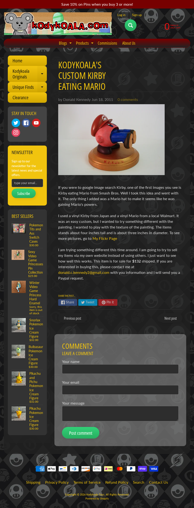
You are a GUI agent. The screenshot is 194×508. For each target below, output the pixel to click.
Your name (70, 361)
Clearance (20, 97)
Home (17, 60)
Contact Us (158, 482)
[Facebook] (26, 123)
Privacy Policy (57, 482)
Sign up (137, 15)
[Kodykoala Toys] (58, 23)
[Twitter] (16, 123)
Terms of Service (87, 482)
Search (138, 482)
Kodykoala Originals (30, 74)
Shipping (33, 482)
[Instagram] (16, 132)
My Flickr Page (105, 238)
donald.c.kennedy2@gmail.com (83, 272)
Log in (121, 15)
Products (85, 43)
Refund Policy (116, 482)
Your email (70, 382)
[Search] (131, 25)
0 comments (128, 99)
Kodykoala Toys (95, 494)
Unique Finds (30, 88)
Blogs (66, 43)
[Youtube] (36, 123)
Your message (73, 403)
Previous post (72, 318)
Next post (170, 318)
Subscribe (23, 193)
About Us (128, 43)
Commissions (107, 43)
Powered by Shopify (97, 498)
